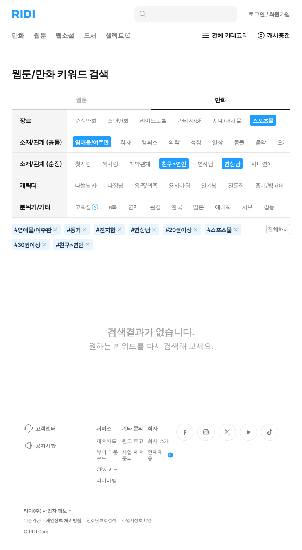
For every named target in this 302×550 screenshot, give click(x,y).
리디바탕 (106, 480)
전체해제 (278, 229)
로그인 (269, 14)
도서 (90, 35)
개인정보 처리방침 (63, 520)
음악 (261, 142)
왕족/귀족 (146, 185)
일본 (198, 207)
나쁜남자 (85, 185)
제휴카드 (106, 441)
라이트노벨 (153, 120)
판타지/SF (190, 120)
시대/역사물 (227, 120)
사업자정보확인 (136, 520)
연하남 (205, 163)
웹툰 (40, 35)
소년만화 (118, 120)
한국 (176, 207)
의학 (174, 142)
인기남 (209, 185)
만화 (18, 35)
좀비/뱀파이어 (272, 185)
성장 (195, 142)
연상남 (232, 163)
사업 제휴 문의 (133, 455)
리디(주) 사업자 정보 (45, 510)
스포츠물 (263, 120)
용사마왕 (179, 185)
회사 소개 (158, 441)
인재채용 (155, 455)
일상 (217, 142)
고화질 (83, 207)
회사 (125, 142)
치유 (247, 207)
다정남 (115, 185)
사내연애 (262, 163)
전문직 (236, 185)
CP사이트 (107, 469)
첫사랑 (83, 163)
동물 (239, 142)
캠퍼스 (150, 142)
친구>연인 (174, 163)
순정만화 (85, 120)
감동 (269, 207)
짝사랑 (110, 163)
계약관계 (140, 163)
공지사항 (45, 445)
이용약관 (32, 520)
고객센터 (45, 428)
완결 (155, 207)
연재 (133, 207)
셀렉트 (115, 35)
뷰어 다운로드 (107, 455)
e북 (113, 207)
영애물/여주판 (92, 142)
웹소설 (64, 35)
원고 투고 (133, 441)
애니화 (223, 207)
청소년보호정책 (101, 520)
